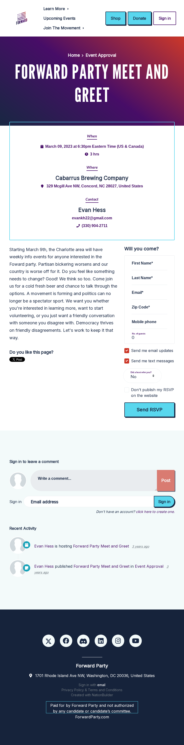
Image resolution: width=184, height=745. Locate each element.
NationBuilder (102, 695)
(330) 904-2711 (95, 225)
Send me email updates (152, 350)
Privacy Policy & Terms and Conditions (92, 690)
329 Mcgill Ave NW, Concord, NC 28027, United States (94, 186)
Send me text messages (152, 360)
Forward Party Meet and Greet (101, 546)
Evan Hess (44, 546)
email (101, 685)
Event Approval (101, 55)
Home (74, 55)
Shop (116, 18)
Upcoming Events (59, 18)
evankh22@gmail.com (92, 218)
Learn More (54, 8)
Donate (139, 18)
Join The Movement (62, 27)
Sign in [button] (165, 18)
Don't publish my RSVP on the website (152, 392)
